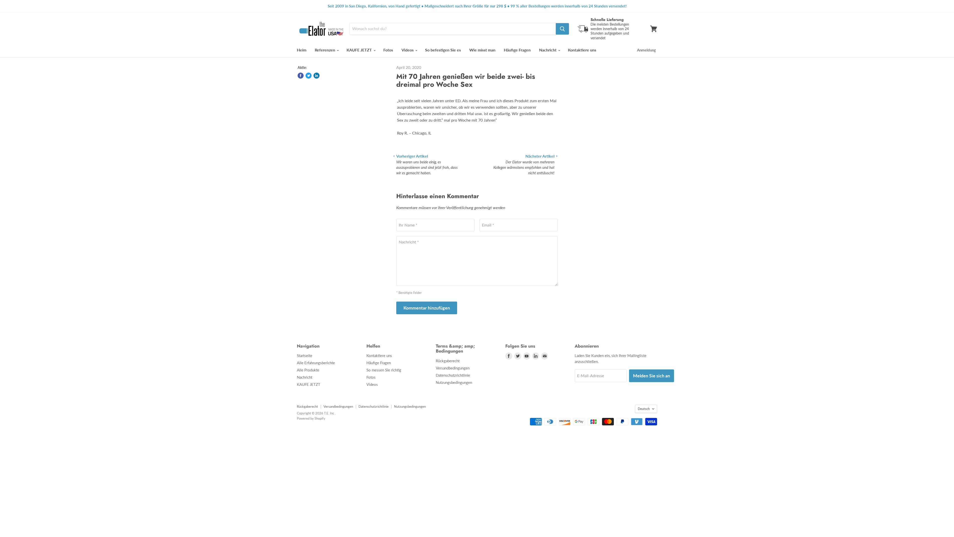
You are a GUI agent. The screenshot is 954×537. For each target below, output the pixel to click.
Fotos (388, 49)
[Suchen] (562, 29)
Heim (301, 49)
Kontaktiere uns (582, 49)
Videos (408, 49)
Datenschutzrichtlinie (453, 375)
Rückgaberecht (448, 360)
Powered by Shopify (311, 418)
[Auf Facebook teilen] (301, 76)
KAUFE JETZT (360, 49)
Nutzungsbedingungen (454, 382)
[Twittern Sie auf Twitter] (309, 76)
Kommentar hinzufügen (426, 308)
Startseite (304, 355)
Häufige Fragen (517, 49)
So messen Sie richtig (383, 370)
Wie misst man (482, 49)
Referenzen (325, 49)
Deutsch (644, 409)
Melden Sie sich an (651, 375)
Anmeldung (646, 50)
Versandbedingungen (453, 368)
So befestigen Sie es (443, 49)
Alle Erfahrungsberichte (316, 362)
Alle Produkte (308, 370)
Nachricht (548, 49)
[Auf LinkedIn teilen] (316, 76)
